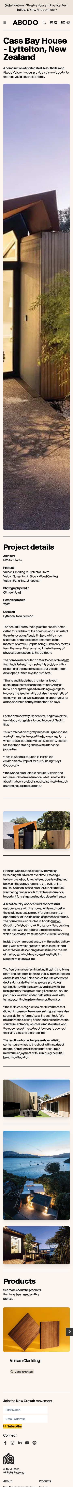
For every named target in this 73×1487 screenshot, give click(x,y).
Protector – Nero (47, 925)
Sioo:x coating (32, 870)
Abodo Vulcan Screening (40, 740)
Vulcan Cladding (25, 1360)
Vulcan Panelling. (58, 934)
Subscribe (14, 1426)
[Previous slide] (3, 1332)
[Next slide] (69, 1332)
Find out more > (46, 9)
